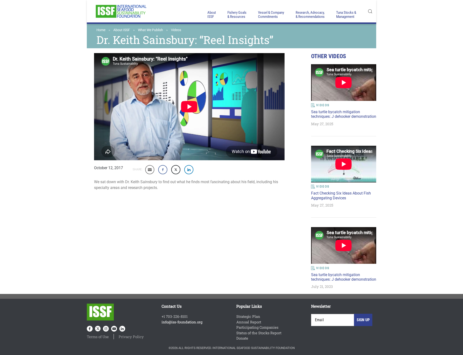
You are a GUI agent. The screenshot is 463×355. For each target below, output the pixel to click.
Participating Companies (257, 327)
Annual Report (248, 322)
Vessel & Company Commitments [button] (271, 14)
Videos (176, 30)
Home (100, 30)
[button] (370, 11)
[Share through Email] (149, 169)
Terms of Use (98, 336)
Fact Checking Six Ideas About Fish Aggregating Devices (341, 195)
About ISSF (121, 30)
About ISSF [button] (211, 14)
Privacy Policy (131, 336)
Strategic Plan (248, 316)
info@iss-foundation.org (182, 322)
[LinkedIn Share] (188, 169)
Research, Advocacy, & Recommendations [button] (310, 14)
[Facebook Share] (162, 169)
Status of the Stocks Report (258, 332)
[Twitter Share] (175, 169)
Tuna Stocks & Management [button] (346, 14)
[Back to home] (120, 11)
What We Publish (150, 30)
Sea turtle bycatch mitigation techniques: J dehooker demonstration (343, 114)
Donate (242, 338)
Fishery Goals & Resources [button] (236, 14)
